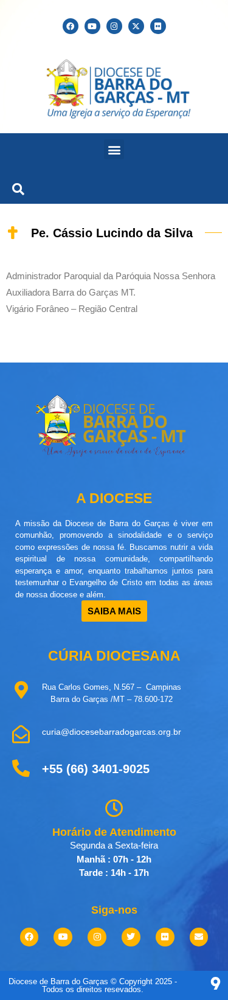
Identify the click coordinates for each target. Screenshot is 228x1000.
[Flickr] (158, 26)
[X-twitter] (136, 26)
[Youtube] (92, 26)
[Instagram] (114, 26)
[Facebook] (70, 26)
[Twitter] (131, 937)
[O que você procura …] (15, 187)
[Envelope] (199, 937)
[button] (114, 149)
